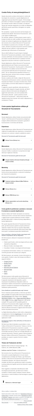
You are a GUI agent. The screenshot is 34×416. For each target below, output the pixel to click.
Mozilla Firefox (8, 263)
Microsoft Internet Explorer (11, 267)
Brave (5, 271)
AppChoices (18, 314)
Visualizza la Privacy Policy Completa (24, 404)
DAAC (6, 300)
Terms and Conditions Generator (20, 402)
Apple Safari (7, 265)
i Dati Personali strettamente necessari (17, 398)
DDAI (15, 300)
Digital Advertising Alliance (24, 298)
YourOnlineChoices (7, 296)
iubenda (10, 397)
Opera (5, 273)
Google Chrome (8, 261)
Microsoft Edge (8, 269)
